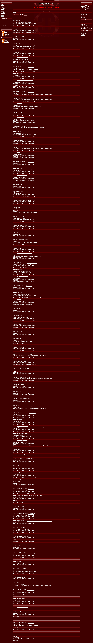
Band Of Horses (19, 156)
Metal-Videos (83, 30)
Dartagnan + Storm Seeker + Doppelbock (23, 271)
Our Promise (19, 230)
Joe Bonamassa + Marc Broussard (22, 607)
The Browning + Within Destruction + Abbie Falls (24, 253)
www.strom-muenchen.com (30, 41)
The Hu (18, 147)
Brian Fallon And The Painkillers (22, 218)
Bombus (18, 545)
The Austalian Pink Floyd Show (22, 552)
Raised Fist (19, 131)
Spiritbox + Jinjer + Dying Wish (22, 77)
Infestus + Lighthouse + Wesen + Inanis (23, 613)
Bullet (18, 110)
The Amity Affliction (20, 98)
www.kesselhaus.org (31, 46)
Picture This (19, 198)
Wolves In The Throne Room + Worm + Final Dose (25, 202)
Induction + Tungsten (20, 117)
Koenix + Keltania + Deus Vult (22, 437)
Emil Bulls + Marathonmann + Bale (22, 414)
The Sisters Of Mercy (20, 223)
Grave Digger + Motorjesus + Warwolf (23, 476)
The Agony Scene (84, 33)
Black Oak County (20, 331)
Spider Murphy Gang (20, 624)
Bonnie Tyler (19, 262)
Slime (18, 451)
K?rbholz (18, 152)
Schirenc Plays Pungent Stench (85, 7)
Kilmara (82, 32)
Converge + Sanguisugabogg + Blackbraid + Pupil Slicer (26, 273)
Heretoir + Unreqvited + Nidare (22, 175)
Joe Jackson (19, 211)
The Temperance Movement (21, 216)
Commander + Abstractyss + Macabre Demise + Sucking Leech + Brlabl (28, 454)
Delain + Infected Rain (20, 506)
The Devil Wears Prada (20, 112)
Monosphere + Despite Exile (21, 423)
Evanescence (19, 68)
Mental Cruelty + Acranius (21, 428)
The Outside (83, 35)
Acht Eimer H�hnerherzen (21, 563)
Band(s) (23, 14)
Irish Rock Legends (20, 191)
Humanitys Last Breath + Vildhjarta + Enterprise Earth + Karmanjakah (28, 86)
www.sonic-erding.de (29, 244)
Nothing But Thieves (20, 472)
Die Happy (18, 31)
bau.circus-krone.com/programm (32, 21)
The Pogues (19, 324)
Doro (18, 407)
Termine (2, 7)
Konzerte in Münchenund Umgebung (84, 3)
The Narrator (19, 96)
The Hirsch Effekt (20, 522)
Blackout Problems (20, 435)
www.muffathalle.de (29, 272)
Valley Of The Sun (20, 186)
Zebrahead (19, 372)
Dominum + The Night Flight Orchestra (23, 433)
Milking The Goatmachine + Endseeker (23, 359)
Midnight (82, 26)
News (5, 31)
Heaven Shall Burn (84, 25)
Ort (20, 14)
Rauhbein (18, 278)
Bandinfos (2, 11)
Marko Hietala (19, 154)
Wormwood (83, 15)
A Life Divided (19, 474)
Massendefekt (19, 184)
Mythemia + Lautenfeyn (21, 91)
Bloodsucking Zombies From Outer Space (23, 61)
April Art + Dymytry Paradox (21, 379)
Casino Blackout (19, 447)
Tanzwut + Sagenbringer (21, 177)
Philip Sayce (19, 138)
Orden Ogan (19, 460)
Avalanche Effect (19, 232)
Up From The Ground (4, 25)
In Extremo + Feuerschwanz (21, 598)
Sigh (85, 9)
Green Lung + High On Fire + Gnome (23, 386)
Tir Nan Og (19, 248)
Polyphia (18, 349)
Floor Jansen (19, 481)
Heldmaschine (19, 103)
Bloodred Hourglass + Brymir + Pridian (23, 536)
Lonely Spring (19, 421)
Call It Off (18, 29)
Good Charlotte (19, 269)
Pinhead (18, 345)
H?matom (18, 329)
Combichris (19, 412)
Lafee (18, 465)
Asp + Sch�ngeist (20, 114)
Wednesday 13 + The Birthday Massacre (23, 398)
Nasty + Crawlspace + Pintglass (22, 225)
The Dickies (19, 611)
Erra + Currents (19, 340)
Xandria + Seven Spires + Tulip (22, 82)
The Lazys (19, 43)
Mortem (82, 16)
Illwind (82, 13)
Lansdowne (19, 145)
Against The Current (20, 303)
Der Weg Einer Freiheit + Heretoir (22, 57)
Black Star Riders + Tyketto (21, 126)
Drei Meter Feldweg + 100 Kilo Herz (22, 322)
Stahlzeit (18, 20)
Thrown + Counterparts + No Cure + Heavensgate (25, 377)
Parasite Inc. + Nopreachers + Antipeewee (23, 280)
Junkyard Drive (87, 8)
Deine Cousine (19, 93)
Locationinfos (3, 12)
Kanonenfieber (19, 633)
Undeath (18, 207)
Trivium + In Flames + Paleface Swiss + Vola (24, 589)
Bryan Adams (19, 105)
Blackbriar (18, 38)
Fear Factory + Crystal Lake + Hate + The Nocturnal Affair (26, 45)
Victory (18, 582)
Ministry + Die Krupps (20, 584)
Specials (2, 9)
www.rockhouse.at (34, 23)
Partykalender (3, 8)
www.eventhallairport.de (43, 127)
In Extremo (19, 241)
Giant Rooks (19, 119)
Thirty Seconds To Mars (21, 575)
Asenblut (18, 54)
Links (2, 10)
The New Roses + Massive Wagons (22, 239)
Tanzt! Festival (19, 292)
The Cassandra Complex (21, 301)
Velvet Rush (19, 561)
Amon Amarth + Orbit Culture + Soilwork (23, 246)
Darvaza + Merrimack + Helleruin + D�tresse (24, 393)
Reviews (82, 12)
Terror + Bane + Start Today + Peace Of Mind (24, 368)
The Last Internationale (20, 306)
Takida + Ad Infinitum (20, 467)
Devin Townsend (19, 73)
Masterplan (83, 17)
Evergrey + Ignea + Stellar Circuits (22, 317)
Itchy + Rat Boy (19, 315)
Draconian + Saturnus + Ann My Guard (23, 529)
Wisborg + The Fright (20, 384)
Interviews (83, 19)
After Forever (3, 27)
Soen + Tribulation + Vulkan (21, 400)
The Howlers (19, 250)
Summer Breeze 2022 (84, 27)
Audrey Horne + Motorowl (21, 161)
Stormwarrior (3, 20)
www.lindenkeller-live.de (32, 281)
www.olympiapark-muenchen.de (35, 69)
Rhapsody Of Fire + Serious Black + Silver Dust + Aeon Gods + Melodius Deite (29, 495)
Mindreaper (83, 34)
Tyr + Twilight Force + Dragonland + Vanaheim (24, 354)
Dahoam (2, 4)
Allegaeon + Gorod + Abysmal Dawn (22, 59)
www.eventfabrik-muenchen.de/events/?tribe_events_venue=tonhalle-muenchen (39, 94)
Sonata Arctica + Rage (20, 591)
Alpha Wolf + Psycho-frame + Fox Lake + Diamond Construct (26, 205)
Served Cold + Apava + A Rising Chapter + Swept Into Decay (26, 458)
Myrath (18, 52)
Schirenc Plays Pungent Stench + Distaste (24, 22)
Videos (5, 35)
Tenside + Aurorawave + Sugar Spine (23, 149)
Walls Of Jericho (19, 234)
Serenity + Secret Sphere (21, 527)
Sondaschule (19, 352)
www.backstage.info (31, 25)
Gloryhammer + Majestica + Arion (22, 276)
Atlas (86, 5)
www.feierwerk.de (30, 18)
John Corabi (19, 333)
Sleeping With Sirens (20, 520)
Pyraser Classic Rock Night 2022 (86, 28)
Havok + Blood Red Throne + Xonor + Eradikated (25, 80)
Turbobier (18, 405)
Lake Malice (19, 66)
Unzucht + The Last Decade (21, 361)
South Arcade (19, 547)
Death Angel (19, 391)
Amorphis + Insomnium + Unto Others (23, 488)
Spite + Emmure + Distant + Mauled (22, 508)
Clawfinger (18, 170)
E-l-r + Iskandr (19, 382)
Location (17, 14)
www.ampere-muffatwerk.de (29, 192)
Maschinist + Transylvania (21, 50)
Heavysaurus (19, 444)
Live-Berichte (83, 23)
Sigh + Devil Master (20, 27)
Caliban (18, 449)
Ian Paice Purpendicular (21, 577)
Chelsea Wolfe (19, 419)
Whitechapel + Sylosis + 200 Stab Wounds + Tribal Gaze (26, 515)
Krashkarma (19, 338)
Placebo (18, 255)
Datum (15, 14)
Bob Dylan (18, 296)
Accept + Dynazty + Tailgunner (22, 440)
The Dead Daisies (20, 554)
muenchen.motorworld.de (30, 71)
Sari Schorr (19, 163)
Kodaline (18, 396)
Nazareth (18, 363)
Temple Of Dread (84, 14)
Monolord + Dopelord (20, 140)
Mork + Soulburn (19, 168)
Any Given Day (19, 299)
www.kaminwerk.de (32, 32)
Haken (18, 75)
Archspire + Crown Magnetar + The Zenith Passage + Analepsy (27, 264)
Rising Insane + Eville (20, 227)
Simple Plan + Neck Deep (21, 179)
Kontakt (2, 14)
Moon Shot (19, 287)
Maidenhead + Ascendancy (21, 326)
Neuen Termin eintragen (17, 10)
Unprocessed (19, 121)
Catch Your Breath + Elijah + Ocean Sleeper (24, 490)
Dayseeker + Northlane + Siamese (22, 426)
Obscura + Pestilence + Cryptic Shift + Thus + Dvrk (25, 534)
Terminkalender (6, 34)
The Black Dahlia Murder (21, 497)
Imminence (19, 483)
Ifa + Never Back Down (20, 366)
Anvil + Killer (19, 193)
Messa (18, 310)
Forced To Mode (19, 540)
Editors (18, 504)
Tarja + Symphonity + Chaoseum (22, 107)
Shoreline (18, 142)
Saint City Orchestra (20, 36)
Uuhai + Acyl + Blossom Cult (21, 568)
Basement (18, 501)
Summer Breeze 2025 (84, 24)
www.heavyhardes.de (16, 640)
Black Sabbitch (19, 257)
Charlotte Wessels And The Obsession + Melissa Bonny (26, 513)
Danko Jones (19, 182)
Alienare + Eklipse (20, 543)
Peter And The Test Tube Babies (22, 442)
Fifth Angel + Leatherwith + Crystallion (23, 294)
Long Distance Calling (20, 347)
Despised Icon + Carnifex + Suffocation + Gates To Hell (26, 200)
